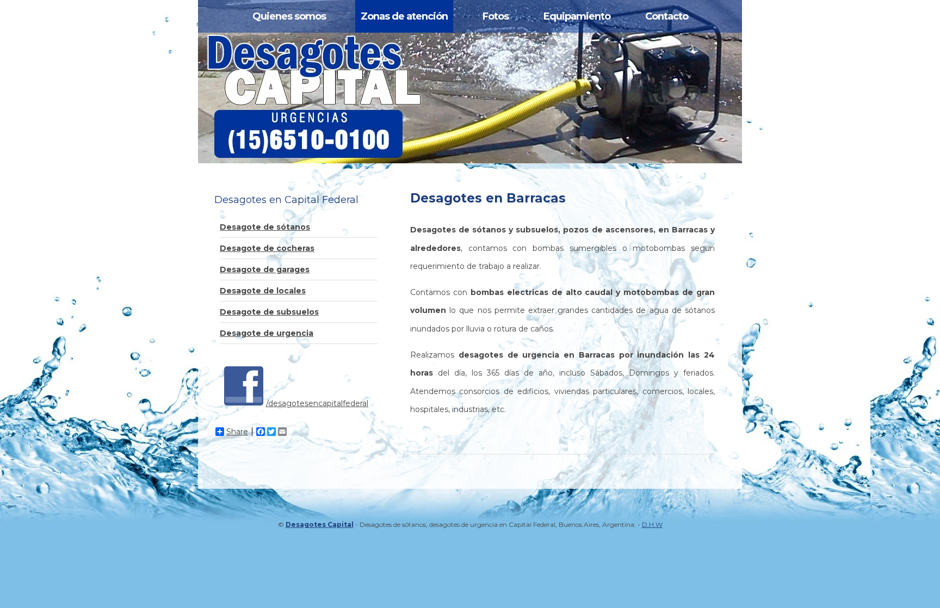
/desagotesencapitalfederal (317, 403)
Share (237, 431)
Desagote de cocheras (267, 248)
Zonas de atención (404, 16)
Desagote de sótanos (265, 227)
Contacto (666, 16)
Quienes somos (289, 16)
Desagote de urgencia (266, 333)
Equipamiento (576, 16)
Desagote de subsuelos (269, 312)
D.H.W (652, 524)
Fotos (496, 16)
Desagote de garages (265, 269)
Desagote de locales (263, 291)
